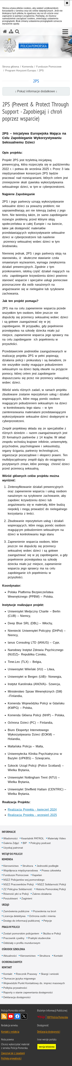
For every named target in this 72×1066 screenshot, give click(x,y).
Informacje (9, 832)
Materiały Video (57, 838)
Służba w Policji (52, 933)
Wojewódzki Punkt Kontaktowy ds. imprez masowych (34, 983)
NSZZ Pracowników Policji (18, 884)
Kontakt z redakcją (10, 1031)
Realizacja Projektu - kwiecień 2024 (32, 809)
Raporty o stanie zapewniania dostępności (28, 992)
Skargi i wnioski (50, 973)
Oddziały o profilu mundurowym (21, 942)
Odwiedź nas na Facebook (17, 1016)
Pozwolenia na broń (44, 911)
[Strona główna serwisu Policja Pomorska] (5, 31)
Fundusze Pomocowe (48, 66)
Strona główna (10, 66)
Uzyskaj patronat (13, 847)
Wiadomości (10, 838)
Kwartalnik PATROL (32, 838)
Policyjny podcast (40, 843)
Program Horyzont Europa (20, 70)
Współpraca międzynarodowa (20, 870)
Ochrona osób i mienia (42, 916)
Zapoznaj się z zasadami (13, 1053)
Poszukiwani (10, 898)
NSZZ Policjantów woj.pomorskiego (23, 879)
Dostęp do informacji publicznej (21, 920)
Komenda (27, 66)
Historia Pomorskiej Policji (51, 889)
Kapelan (37, 875)
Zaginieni (26, 898)
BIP (25, 843)
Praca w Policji (11, 927)
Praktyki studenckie (39, 938)
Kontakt (58, 955)
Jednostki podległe (48, 865)
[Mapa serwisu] (11, 31)
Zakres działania (42, 893)
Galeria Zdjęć (11, 843)
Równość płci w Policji (16, 893)
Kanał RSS (4, 1016)
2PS (41, 70)
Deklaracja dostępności (16, 997)
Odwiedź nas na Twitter (24, 1016)
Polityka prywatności (15, 987)
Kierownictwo (11, 865)
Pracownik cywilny (13, 938)
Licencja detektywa (14, 916)
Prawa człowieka (51, 870)
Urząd (5, 905)
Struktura (27, 865)
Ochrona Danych (12, 962)
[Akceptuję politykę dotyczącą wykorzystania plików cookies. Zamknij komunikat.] (67, 3)
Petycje (47, 920)
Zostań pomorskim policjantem (21, 933)
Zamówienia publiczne (16, 911)
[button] (65, 32)
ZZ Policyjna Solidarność (17, 889)
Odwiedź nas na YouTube (11, 1016)
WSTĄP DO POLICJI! (12, 854)
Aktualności (10, 955)
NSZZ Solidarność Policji (51, 884)
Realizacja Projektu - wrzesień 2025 (32, 815)
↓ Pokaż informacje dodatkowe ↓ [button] (36, 91)
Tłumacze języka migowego (19, 978)
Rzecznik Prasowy (26, 973)
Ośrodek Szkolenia (13, 949)
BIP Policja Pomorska (57, 1017)
